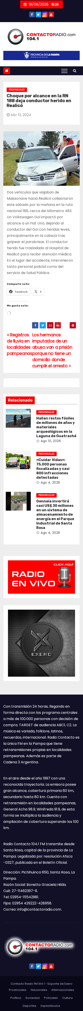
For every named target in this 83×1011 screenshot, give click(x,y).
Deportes (29, 1006)
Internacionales (63, 990)
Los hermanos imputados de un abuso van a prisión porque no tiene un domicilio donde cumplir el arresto (52, 350)
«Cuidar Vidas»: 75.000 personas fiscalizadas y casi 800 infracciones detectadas (52, 469)
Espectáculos (50, 1006)
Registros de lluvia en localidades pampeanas (19, 344)
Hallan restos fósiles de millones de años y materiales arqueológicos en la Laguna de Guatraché (56, 427)
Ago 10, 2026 (51, 441)
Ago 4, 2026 (50, 482)
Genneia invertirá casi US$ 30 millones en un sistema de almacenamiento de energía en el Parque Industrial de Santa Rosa (55, 514)
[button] (75, 71)
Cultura (67, 998)
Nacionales (39, 990)
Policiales (51, 998)
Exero (68, 984)
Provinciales (17, 89)
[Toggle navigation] (64, 70)
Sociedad (32, 998)
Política (15, 998)
